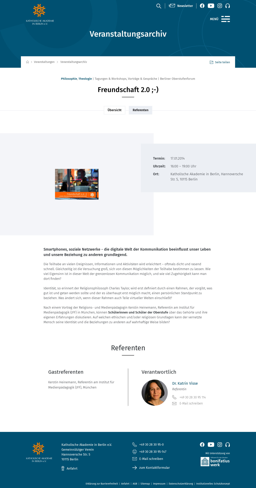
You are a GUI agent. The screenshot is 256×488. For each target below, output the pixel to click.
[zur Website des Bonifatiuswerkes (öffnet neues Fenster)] (207, 462)
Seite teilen (222, 62)
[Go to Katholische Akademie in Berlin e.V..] (27, 62)
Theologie (85, 79)
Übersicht (115, 110)
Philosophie (69, 79)
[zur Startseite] (48, 14)
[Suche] (158, 5)
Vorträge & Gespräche (142, 79)
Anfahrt (72, 468)
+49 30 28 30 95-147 (152, 452)
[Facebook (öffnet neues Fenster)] (202, 5)
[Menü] (225, 19)
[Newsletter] (181, 5)
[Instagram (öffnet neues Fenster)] (220, 5)
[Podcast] (227, 5)
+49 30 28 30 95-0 (151, 444)
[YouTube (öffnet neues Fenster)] (211, 5)
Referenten (140, 110)
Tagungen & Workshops (110, 79)
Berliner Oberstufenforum (177, 79)
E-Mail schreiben (191, 403)
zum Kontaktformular (154, 468)
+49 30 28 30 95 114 (193, 397)
